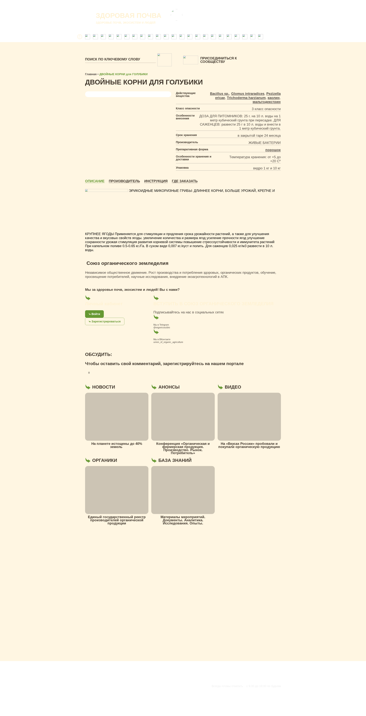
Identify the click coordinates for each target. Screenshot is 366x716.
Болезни (265, 708)
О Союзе (197, 4)
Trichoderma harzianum (246, 98)
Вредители (235, 708)
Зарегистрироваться (106, 321)
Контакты (245, 4)
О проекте (179, 4)
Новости (213, 4)
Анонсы (229, 4)
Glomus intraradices (247, 93)
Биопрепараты (129, 708)
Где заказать (185, 181)
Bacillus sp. (219, 93)
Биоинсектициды (130, 713)
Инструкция (156, 181)
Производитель (124, 181)
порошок (273, 150)
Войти (96, 314)
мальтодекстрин (267, 102)
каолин (274, 98)
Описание (95, 181)
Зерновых (265, 713)
